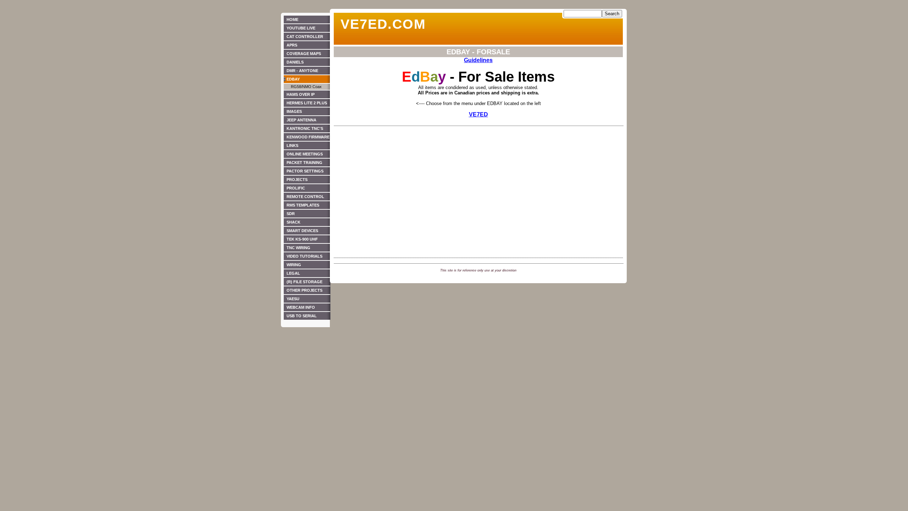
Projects (297, 179)
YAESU (293, 299)
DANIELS (295, 62)
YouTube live (301, 28)
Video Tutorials (304, 256)
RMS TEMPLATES (303, 205)
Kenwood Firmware (308, 137)
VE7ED (478, 114)
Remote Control (305, 196)
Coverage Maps (304, 53)
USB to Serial (302, 316)
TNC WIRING (298, 248)
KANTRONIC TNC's (305, 128)
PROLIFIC (296, 188)
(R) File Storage (304, 282)
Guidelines (478, 60)
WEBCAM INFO (301, 307)
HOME (292, 19)
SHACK (293, 222)
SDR (291, 213)
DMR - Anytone (302, 70)
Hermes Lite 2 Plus (307, 103)
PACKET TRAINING (304, 162)
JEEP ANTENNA (301, 120)
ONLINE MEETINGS (305, 154)
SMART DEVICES (302, 231)
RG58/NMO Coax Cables (303, 87)
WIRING (294, 265)
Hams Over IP (301, 94)
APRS (292, 45)
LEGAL (293, 273)
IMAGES (294, 111)
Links (292, 145)
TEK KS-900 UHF (302, 239)
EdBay (293, 79)
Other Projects (304, 290)
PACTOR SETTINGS (305, 171)
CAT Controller (305, 36)
